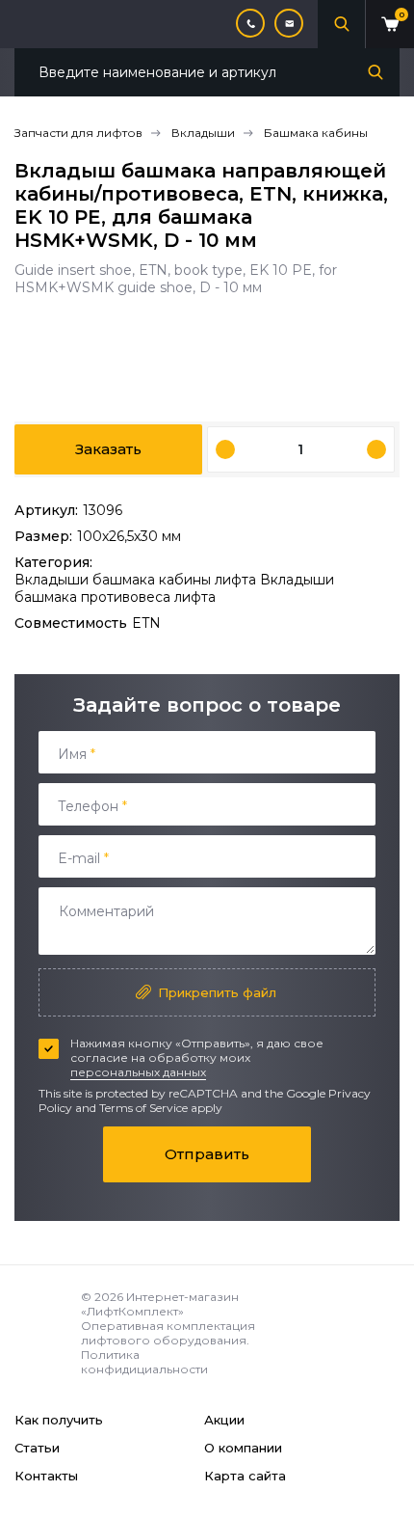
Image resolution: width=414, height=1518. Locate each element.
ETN (146, 623)
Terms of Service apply (160, 1107)
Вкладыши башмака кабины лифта (137, 579)
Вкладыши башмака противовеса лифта (174, 588)
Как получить (58, 1419)
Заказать (108, 449)
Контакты (46, 1475)
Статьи (37, 1447)
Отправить (207, 1154)
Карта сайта (245, 1475)
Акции (224, 1419)
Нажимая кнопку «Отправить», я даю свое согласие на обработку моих (196, 1057)
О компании (243, 1447)
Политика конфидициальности (144, 1361)
